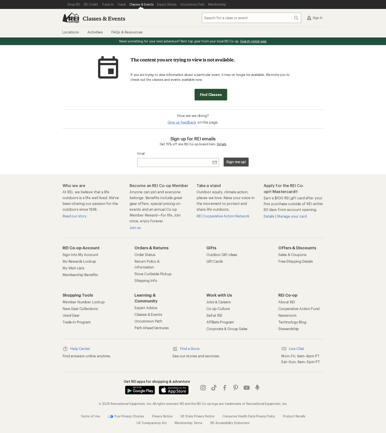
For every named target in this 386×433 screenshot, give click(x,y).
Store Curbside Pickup (153, 274)
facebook (225, 387)
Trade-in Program (76, 322)
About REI (286, 302)
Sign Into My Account (80, 254)
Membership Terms (188, 423)
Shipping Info (145, 280)
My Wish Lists (73, 268)
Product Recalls (294, 416)
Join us (135, 227)
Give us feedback (182, 122)
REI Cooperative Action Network (223, 216)
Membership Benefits (80, 275)
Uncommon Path (148, 321)
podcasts (257, 387)
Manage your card (291, 216)
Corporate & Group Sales (227, 329)
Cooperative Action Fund (298, 308)
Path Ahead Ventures (151, 328)
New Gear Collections (80, 308)
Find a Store (189, 348)
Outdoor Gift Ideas (221, 254)
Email (141, 153)
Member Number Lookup (84, 302)
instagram (203, 387)
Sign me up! (236, 162)
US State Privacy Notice (197, 416)
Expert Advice (145, 308)
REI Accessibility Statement (230, 423)
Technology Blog (292, 322)
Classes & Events (104, 18)
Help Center (80, 348)
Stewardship (288, 329)
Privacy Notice (162, 416)
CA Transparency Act (151, 423)
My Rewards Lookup (79, 261)
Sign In (318, 18)
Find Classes (211, 94)
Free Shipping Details (295, 261)
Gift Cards (214, 261)
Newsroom (287, 315)
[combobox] (251, 18)
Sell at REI (214, 315)
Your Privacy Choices (128, 416)
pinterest (235, 387)
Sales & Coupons (292, 254)
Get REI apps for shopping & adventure (157, 381)
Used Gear (71, 315)
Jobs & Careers (218, 302)
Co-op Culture (218, 308)
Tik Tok (214, 387)
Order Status (144, 254)
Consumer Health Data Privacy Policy (248, 416)
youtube (246, 387)
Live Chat (296, 348)
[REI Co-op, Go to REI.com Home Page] (70, 17)
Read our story (74, 216)
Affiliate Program (220, 322)
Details (222, 144)
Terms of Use (90, 416)
